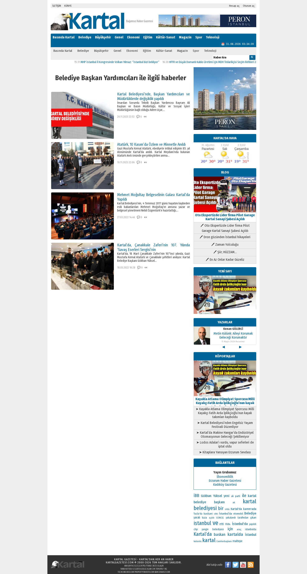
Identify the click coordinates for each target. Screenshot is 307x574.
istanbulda (250, 529)
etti (221, 524)
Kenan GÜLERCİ (233, 329)
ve (215, 523)
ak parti (235, 496)
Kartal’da (203, 534)
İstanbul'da (240, 524)
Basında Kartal (64, 37)
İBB (196, 495)
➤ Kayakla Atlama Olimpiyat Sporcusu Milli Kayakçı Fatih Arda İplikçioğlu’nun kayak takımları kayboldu (225, 413)
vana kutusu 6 (127, 569)
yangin (205, 529)
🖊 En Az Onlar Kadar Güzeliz (225, 260)
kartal (209, 540)
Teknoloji (212, 37)
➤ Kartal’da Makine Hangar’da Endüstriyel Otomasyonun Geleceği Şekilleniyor (225, 435)
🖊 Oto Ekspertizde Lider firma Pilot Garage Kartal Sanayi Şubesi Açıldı (225, 228)
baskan (219, 534)
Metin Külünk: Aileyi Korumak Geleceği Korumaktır (233, 335)
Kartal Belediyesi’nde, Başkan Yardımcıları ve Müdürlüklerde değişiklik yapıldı (153, 96)
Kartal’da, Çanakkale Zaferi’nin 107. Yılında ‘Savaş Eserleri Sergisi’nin (153, 247)
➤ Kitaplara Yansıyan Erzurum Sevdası (225, 452)
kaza (204, 517)
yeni (226, 496)
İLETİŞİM (56, 5)
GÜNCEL (220, 517)
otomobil (238, 513)
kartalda (235, 534)
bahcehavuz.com (162, 572)
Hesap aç (234, 5)
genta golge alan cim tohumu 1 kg (151, 569)
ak (234, 502)
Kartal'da (236, 509)
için (230, 529)
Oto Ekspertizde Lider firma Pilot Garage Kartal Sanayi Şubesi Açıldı (225, 217)
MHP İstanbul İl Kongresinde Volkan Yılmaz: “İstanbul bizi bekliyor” (106, 62)
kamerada (249, 509)
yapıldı (252, 524)
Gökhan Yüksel (211, 496)
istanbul (202, 523)
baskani (208, 513)
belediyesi (218, 529)
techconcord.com (126, 572)
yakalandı (231, 517)
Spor (198, 37)
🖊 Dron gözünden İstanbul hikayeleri (225, 237)
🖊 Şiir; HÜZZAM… (225, 252)
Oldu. (228, 524)
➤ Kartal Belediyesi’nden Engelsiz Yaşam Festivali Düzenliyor (225, 425)
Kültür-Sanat (165, 37)
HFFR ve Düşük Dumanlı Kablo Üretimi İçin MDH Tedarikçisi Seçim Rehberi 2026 (201, 62)
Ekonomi (133, 37)
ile (244, 495)
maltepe (237, 541)
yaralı (197, 517)
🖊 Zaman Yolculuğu (224, 245)
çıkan (253, 517)
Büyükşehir (103, 37)
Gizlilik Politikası (142, 566)
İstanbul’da (225, 513)
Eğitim (147, 37)
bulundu (198, 541)
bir (220, 508)
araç (239, 529)
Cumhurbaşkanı (224, 541)
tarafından (243, 517)
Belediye (84, 37)
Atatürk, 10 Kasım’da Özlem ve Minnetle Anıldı (151, 144)
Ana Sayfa (128, 566)
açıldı (211, 517)
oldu (227, 509)
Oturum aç (249, 5)
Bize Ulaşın (158, 566)
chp (196, 529)
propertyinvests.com (144, 572)
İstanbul (250, 535)
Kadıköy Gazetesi (225, 485)
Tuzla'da (198, 513)
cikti (216, 513)
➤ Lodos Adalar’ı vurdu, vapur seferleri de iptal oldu (225, 444)
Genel (119, 37)
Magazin (185, 37)
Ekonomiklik (225, 477)
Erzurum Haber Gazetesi (225, 481)
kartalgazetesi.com (120, 562)
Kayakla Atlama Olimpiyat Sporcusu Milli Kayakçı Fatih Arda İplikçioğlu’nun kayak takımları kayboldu (225, 403)
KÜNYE (68, 5)
